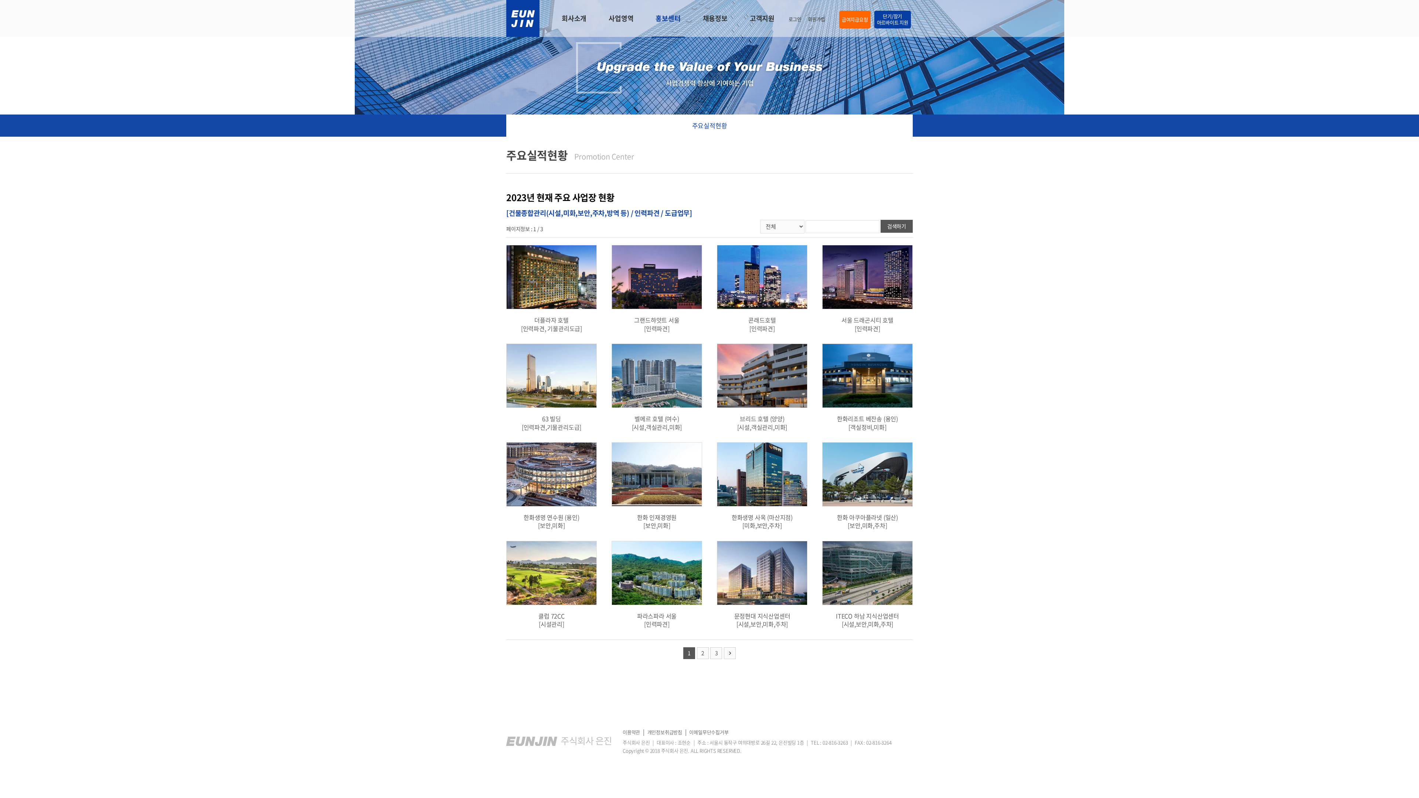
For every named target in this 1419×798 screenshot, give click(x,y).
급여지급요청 (855, 19)
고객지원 (762, 18)
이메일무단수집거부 (708, 732)
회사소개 (574, 18)
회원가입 (816, 19)
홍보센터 (668, 18)
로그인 (795, 19)
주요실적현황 (709, 125)
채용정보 (715, 18)
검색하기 (896, 226)
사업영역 (621, 18)
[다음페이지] (730, 653)
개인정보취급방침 (664, 732)
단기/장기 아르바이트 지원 (892, 19)
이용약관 (631, 732)
